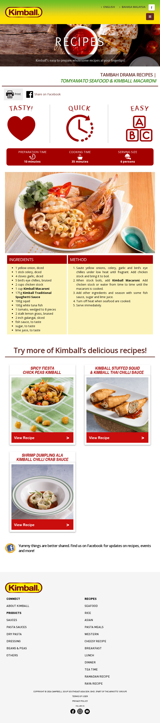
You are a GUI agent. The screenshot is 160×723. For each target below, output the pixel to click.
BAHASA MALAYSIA (133, 7)
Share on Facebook (47, 94)
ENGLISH (109, 7)
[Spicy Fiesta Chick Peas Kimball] (42, 405)
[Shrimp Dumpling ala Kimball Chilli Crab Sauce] (42, 492)
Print (17, 94)
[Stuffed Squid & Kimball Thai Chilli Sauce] (117, 405)
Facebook (152, 7)
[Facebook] (10, 548)
